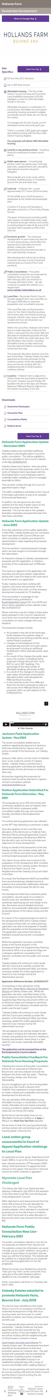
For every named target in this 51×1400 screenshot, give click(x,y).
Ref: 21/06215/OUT (17, 462)
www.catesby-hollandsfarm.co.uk (24, 290)
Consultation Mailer (17, 419)
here (39, 1118)
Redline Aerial (14, 426)
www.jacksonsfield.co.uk (14, 785)
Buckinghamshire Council (14, 602)
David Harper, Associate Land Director (20, 1342)
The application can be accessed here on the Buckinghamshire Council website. (24, 1050)
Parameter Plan (15, 413)
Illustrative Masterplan (18, 406)
